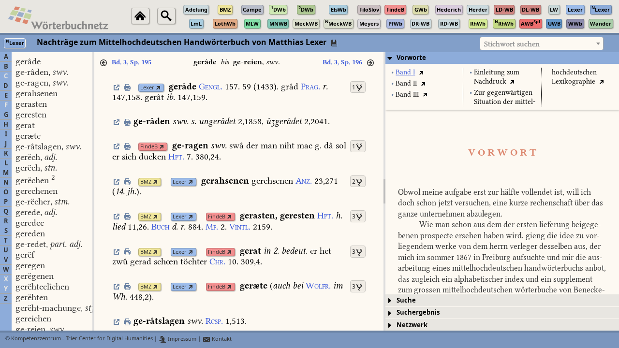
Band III (407, 94)
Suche (406, 300)
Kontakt (221, 339)
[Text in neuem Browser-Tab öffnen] (421, 72)
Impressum (181, 339)
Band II (406, 83)
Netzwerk (412, 325)
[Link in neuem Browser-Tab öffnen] (158, 87)
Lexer (147, 87)
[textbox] (541, 44)
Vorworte (411, 57)
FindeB (149, 146)
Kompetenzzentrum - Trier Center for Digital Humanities (82, 339)
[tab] (502, 58)
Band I (405, 72)
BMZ (145, 182)
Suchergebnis (418, 312)
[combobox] (542, 43)
